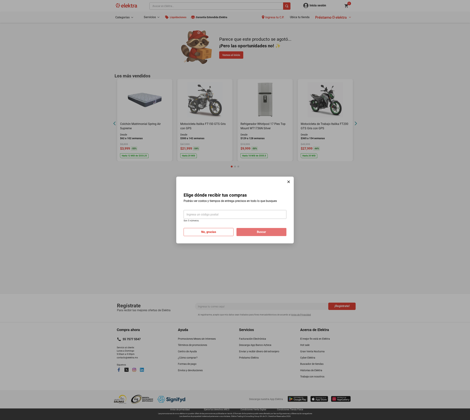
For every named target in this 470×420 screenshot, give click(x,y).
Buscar (261, 232)
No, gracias (208, 232)
